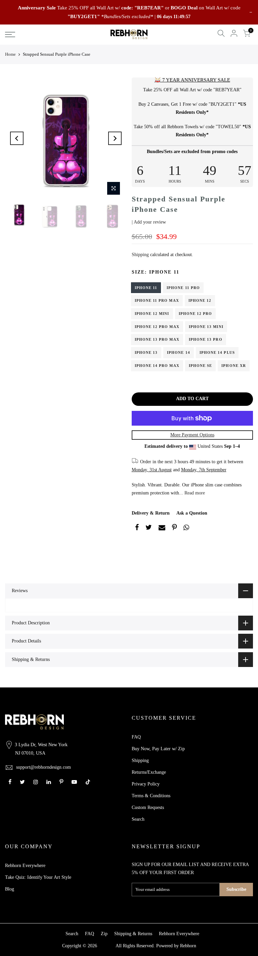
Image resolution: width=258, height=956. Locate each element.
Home (10, 54)
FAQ (136, 736)
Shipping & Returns (133, 933)
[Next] (115, 138)
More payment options (192, 434)
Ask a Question (191, 513)
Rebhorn (188, 945)
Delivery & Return (151, 513)
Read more (194, 492)
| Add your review (149, 222)
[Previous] (17, 138)
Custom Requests (148, 807)
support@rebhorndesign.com (43, 767)
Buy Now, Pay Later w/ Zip (158, 748)
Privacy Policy (146, 783)
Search (138, 819)
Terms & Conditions (151, 795)
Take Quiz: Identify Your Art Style (38, 877)
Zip (104, 933)
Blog (9, 889)
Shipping (140, 254)
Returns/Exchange (149, 772)
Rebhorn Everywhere (25, 865)
